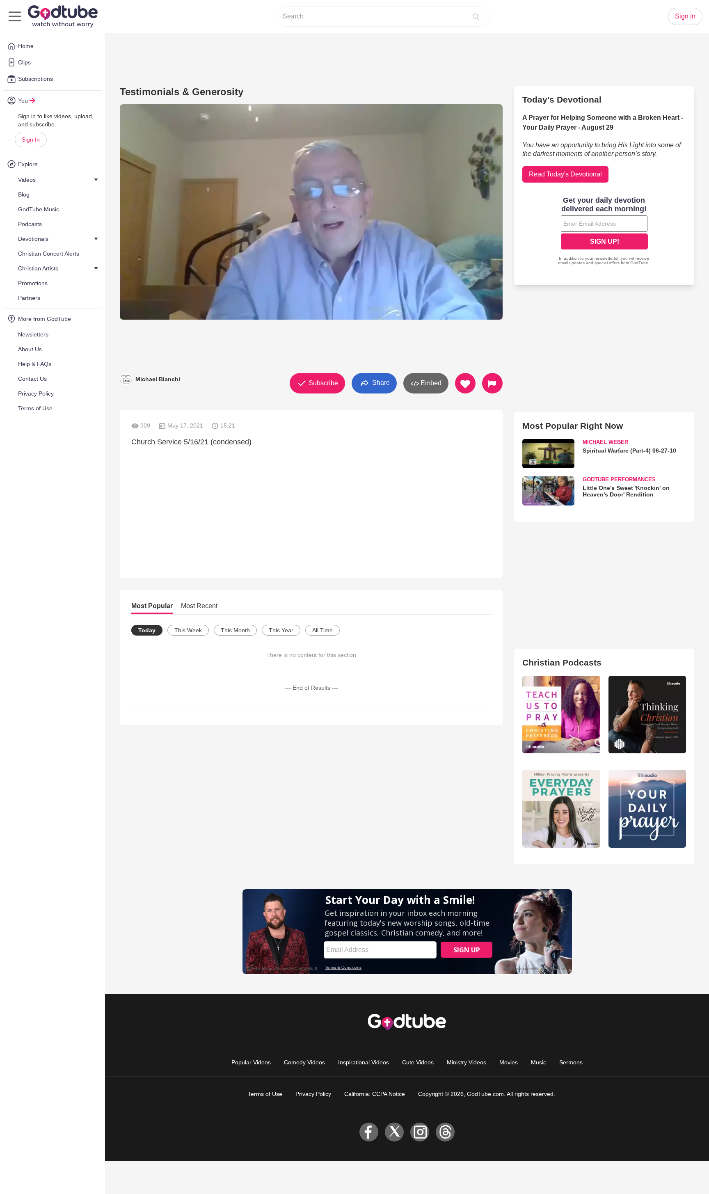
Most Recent (199, 605)
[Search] (476, 16)
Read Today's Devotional (565, 174)
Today (147, 630)
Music (538, 1062)
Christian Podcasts (562, 662)
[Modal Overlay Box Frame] (604, 232)
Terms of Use (265, 1094)
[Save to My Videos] (465, 383)
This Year (281, 630)
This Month (235, 630)
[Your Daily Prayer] (647, 808)
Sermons (571, 1062)
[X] (394, 1132)
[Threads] (445, 1132)
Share (380, 382)
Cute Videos (418, 1062)
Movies (508, 1062)
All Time (322, 630)
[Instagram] (419, 1132)
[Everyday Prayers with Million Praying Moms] (561, 808)
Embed (430, 383)
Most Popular (152, 605)
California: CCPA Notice (374, 1094)
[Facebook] (368, 1132)
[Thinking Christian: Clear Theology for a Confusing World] (647, 714)
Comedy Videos (304, 1062)
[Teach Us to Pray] (561, 714)
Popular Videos (251, 1062)
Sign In (31, 139)
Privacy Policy (313, 1094)
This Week (188, 630)
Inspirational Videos (363, 1062)
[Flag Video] (492, 383)
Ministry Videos (466, 1062)
